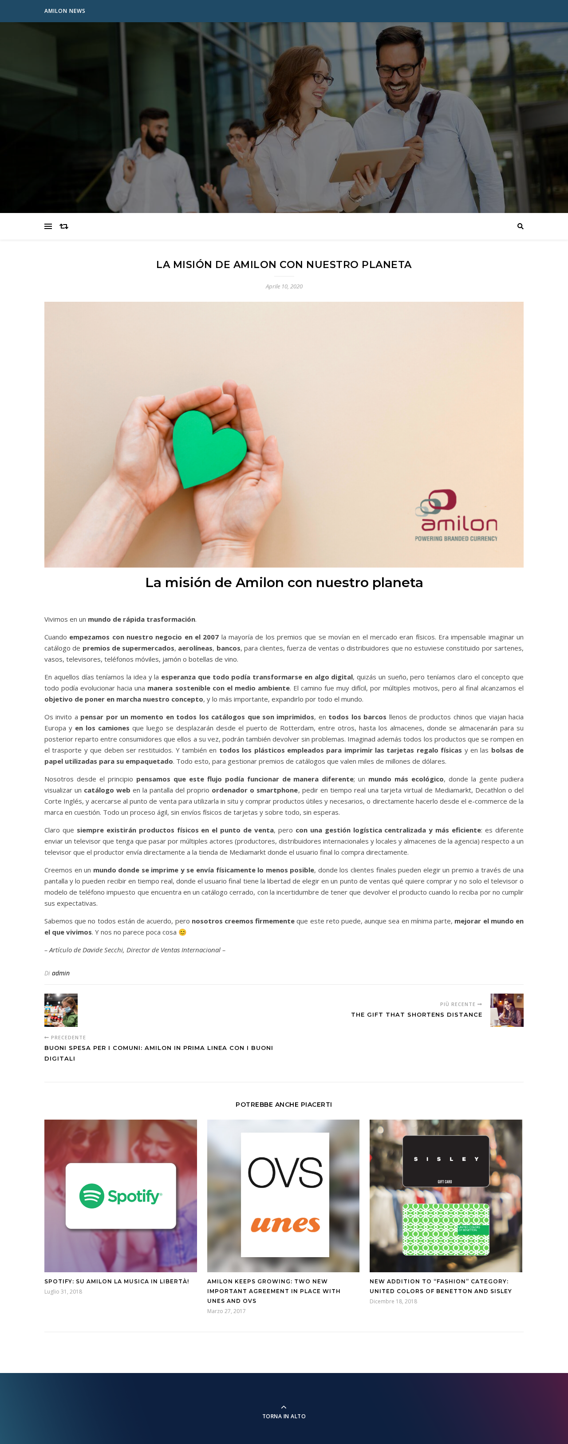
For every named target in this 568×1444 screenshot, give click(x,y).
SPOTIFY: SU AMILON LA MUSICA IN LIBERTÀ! (116, 1281)
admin (61, 973)
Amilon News (65, 11)
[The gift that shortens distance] (507, 1010)
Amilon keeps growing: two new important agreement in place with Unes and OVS (274, 1291)
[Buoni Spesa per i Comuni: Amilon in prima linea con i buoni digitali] (61, 1010)
